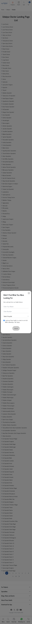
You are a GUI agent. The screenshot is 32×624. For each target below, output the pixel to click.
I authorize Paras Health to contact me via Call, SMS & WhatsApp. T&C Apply (16, 321)
